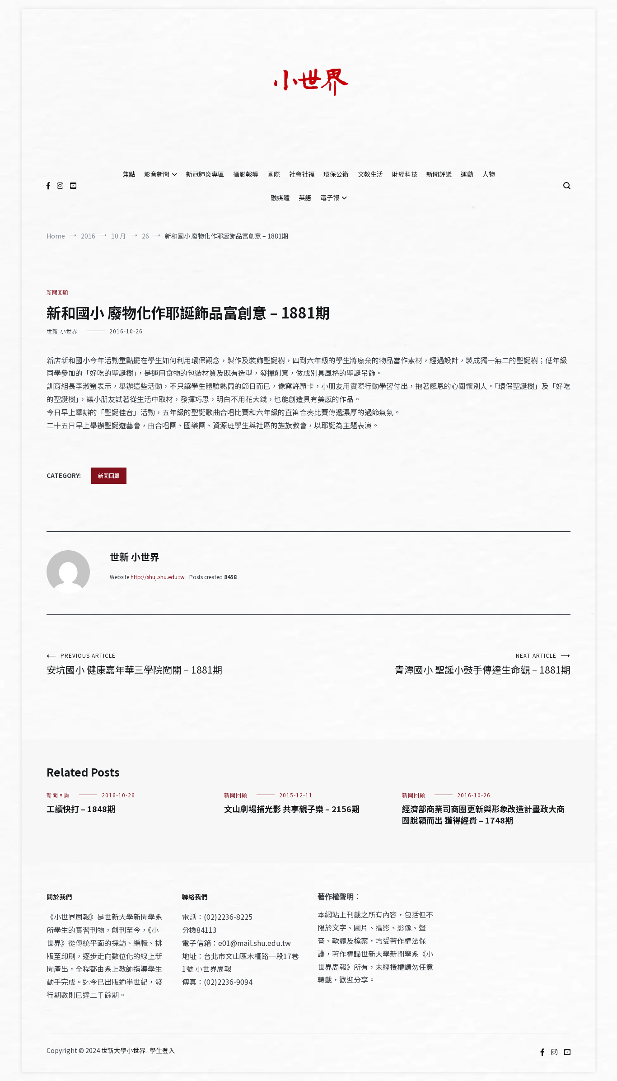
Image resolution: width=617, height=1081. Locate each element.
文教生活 (370, 173)
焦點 (128, 173)
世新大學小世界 (123, 1050)
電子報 (329, 197)
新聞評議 (439, 173)
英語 (305, 197)
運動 (467, 173)
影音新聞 (156, 173)
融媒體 (280, 197)
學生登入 (162, 1050)
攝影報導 (245, 173)
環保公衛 (336, 173)
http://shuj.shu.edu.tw (158, 576)
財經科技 (404, 173)
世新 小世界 (62, 331)
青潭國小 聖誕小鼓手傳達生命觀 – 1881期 (482, 663)
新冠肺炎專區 (205, 173)
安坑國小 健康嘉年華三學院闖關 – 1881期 (134, 663)
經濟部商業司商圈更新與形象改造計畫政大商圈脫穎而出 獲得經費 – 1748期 (483, 814)
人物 (488, 173)
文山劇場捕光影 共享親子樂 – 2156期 (292, 808)
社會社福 (301, 173)
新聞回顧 (57, 292)
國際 (273, 173)
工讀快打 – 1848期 (81, 808)
